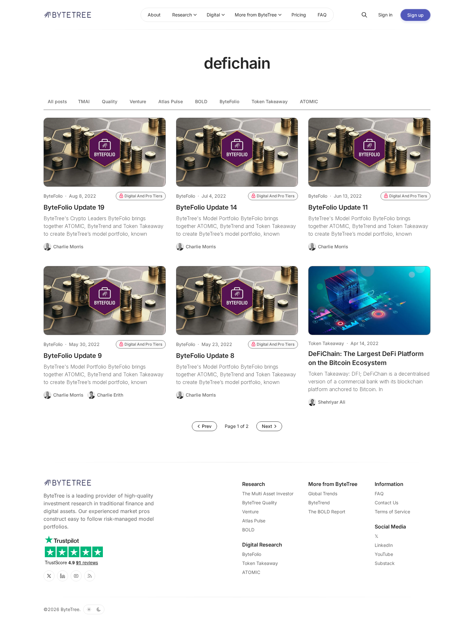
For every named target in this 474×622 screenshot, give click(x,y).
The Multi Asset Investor (267, 493)
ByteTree (70, 609)
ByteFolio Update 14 (206, 207)
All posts (57, 101)
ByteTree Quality (259, 502)
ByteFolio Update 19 (74, 207)
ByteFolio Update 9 (73, 356)
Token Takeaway (270, 101)
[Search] (364, 15)
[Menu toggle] (195, 15)
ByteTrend (319, 502)
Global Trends (322, 493)
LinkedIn (384, 545)
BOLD (201, 101)
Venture (138, 101)
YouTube (384, 554)
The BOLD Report (326, 511)
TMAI (84, 101)
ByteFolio (229, 101)
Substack (385, 563)
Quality (109, 101)
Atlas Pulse (170, 101)
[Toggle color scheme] (93, 609)
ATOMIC (309, 101)
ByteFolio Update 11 (338, 207)
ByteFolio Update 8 (205, 356)
